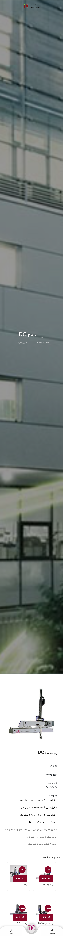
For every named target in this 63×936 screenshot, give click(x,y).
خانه (47, 342)
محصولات (38, 342)
